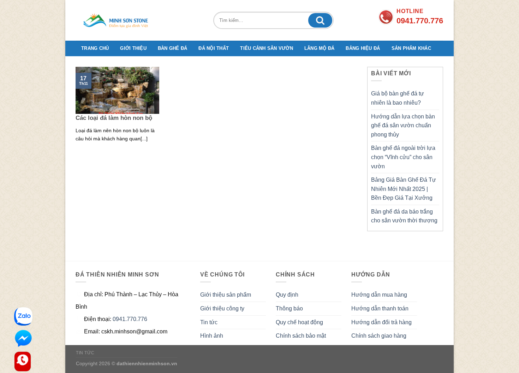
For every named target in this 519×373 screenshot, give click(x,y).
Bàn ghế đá (172, 48)
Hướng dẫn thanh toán (379, 308)
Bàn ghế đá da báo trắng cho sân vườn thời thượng (404, 216)
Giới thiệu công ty (222, 308)
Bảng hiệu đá (363, 48)
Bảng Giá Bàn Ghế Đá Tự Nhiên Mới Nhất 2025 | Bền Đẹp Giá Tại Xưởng (403, 189)
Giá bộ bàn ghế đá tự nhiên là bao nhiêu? (397, 98)
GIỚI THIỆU (133, 48)
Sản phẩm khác (411, 48)
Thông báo (289, 308)
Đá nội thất (213, 48)
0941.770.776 (130, 319)
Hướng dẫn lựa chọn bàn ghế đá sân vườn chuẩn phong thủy (403, 125)
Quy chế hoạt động (299, 322)
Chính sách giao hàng (378, 336)
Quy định (287, 295)
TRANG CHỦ (95, 48)
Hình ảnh (211, 336)
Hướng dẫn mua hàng (379, 295)
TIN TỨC (85, 352)
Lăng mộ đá (319, 48)
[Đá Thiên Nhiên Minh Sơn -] (118, 20)
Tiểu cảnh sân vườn (266, 48)
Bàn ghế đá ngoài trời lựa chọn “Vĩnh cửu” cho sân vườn (403, 157)
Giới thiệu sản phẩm (225, 295)
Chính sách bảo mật (301, 336)
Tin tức (208, 322)
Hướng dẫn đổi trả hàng (381, 322)
